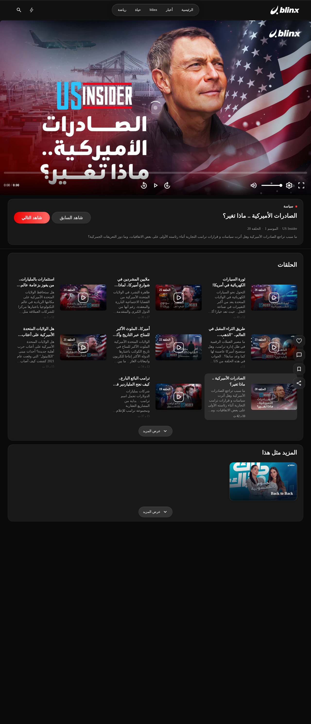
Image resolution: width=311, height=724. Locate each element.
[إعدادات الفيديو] (289, 185)
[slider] (155, 173)
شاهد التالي (32, 217)
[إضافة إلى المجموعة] (299, 369)
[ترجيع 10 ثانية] (144, 185)
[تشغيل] (155, 185)
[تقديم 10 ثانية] (167, 185)
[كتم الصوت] (253, 185)
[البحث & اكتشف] (19, 10)
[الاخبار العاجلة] (31, 10)
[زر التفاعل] (299, 341)
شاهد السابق (71, 217)
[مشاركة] (299, 383)
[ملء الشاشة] (301, 185)
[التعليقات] (299, 355)
